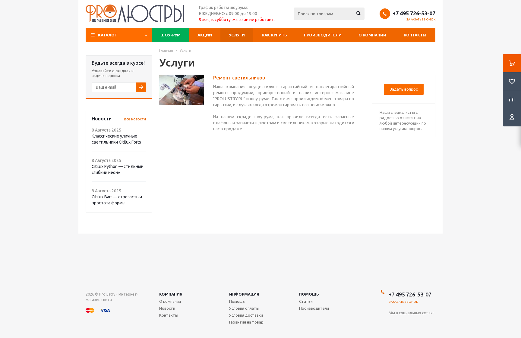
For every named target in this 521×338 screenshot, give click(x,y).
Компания (170, 294)
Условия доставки (246, 315)
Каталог (107, 35)
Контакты (415, 35)
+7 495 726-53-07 (414, 13)
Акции (204, 35)
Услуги (237, 35)
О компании (372, 35)
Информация (244, 294)
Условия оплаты (244, 308)
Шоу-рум (170, 35)
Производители (323, 35)
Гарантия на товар (246, 322)
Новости (167, 308)
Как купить (274, 35)
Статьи (306, 301)
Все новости (135, 119)
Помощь (309, 294)
